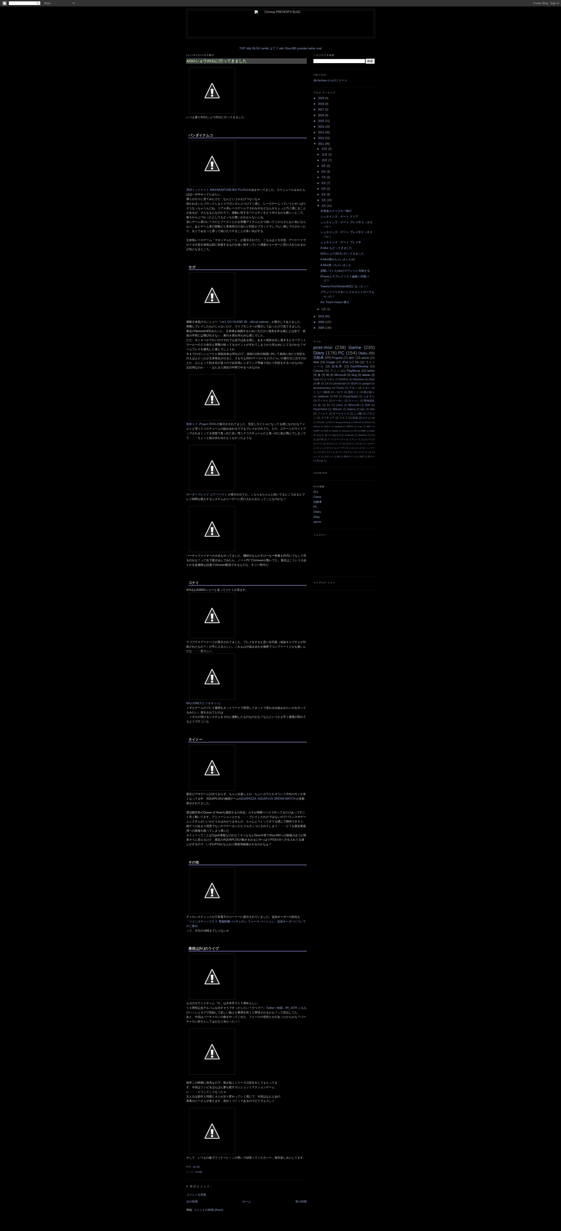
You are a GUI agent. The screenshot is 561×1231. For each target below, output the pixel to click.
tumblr (265, 48)
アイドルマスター (336, 439)
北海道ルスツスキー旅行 (336, 211)
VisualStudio (350, 396)
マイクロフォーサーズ (350, 452)
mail (319, 48)
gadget (366, 383)
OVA (367, 405)
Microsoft (340, 375)
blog (354, 375)
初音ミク (353, 392)
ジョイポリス (326, 448)
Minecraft (353, 405)
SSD (326, 431)
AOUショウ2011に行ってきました (216, 61)
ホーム (246, 1201)
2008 (321, 327)
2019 (321, 98)
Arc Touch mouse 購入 (334, 302)
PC (341, 352)
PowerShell (320, 409)
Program (337, 357)
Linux (339, 405)
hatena (351, 409)
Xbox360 (290, 48)
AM (373, 418)
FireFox (343, 379)
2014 (321, 126)
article (365, 357)
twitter (312, 48)
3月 (324, 200)
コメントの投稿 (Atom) (208, 1209)
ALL (315, 491)
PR (336, 396)
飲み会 (320, 460)
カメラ (368, 439)
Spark (335, 431)
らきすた (369, 396)
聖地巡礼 (369, 400)
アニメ (334, 370)
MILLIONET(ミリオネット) (203, 703)
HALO (327, 426)
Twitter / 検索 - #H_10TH (281, 1007)
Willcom (337, 409)
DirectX (357, 422)
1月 (324, 309)
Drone (368, 422)
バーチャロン (344, 448)
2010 (321, 316)
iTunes (340, 387)
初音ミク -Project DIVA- (201, 424)
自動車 (318, 357)
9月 (324, 166)
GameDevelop (359, 366)
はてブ (274, 48)
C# (326, 383)
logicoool (336, 435)
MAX (368, 426)
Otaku (362, 353)
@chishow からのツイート (330, 80)
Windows (358, 379)
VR (355, 431)
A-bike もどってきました (336, 248)
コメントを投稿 (196, 1194)
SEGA (354, 383)
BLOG (256, 48)
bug (319, 435)
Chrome (321, 422)
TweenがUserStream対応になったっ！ (344, 286)
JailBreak (323, 396)
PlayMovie (353, 370)
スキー (366, 387)
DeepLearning (343, 422)
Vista (316, 379)
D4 (357, 362)
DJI (330, 422)
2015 (321, 121)
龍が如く (369, 392)
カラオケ (329, 379)
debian (366, 375)
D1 (328, 405)
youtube (302, 48)
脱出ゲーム (349, 456)
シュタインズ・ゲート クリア (339, 216)
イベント (322, 413)
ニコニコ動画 (321, 392)
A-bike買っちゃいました (335, 265)
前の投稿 (301, 1201)
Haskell (338, 426)
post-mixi (322, 347)
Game (199, 1172)
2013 (321, 132)
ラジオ (368, 452)
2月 (324, 205)
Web (316, 362)
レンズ (316, 456)
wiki (281, 48)
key (362, 409)
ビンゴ (358, 448)
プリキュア (327, 417)
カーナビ (317, 443)
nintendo (349, 435)
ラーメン (353, 400)
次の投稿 (192, 1201)
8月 (324, 171)
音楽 (355, 417)
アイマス (322, 400)
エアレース (355, 439)
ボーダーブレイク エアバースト (206, 494)
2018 (321, 103)
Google (330, 362)
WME (363, 431)
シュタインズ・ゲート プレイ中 (340, 242)
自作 (361, 456)
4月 (324, 194)
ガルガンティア (334, 443)
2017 (321, 109)
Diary (318, 352)
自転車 (337, 366)
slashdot (362, 435)
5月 (324, 188)
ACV (365, 418)
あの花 (320, 439)
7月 (324, 177)
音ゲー (371, 456)
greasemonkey (322, 387)
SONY (316, 431)
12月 (324, 148)
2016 (321, 115)
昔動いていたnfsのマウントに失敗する (345, 270)
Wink (372, 431)
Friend (316, 426)
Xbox (372, 379)
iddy (248, 48)
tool (373, 435)
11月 (324, 154)
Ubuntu (346, 431)
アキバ (353, 387)
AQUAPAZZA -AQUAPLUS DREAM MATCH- (267, 798)
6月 (324, 183)
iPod (345, 362)
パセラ (339, 392)
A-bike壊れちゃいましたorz (337, 259)
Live (360, 426)
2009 (321, 322)
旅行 (352, 357)
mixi (372, 409)
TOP (242, 48)
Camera (318, 370)
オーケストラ (341, 413)
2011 (321, 143)
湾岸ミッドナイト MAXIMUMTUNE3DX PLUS (215, 189)
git (326, 435)
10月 (324, 160)
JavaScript (339, 383)
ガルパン (350, 443)
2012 (321, 138)
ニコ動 (358, 413)
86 (327, 375)
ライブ (343, 417)
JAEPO (350, 426)
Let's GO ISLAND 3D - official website (244, 321)
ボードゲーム (328, 452)
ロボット (328, 456)
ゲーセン (338, 400)
